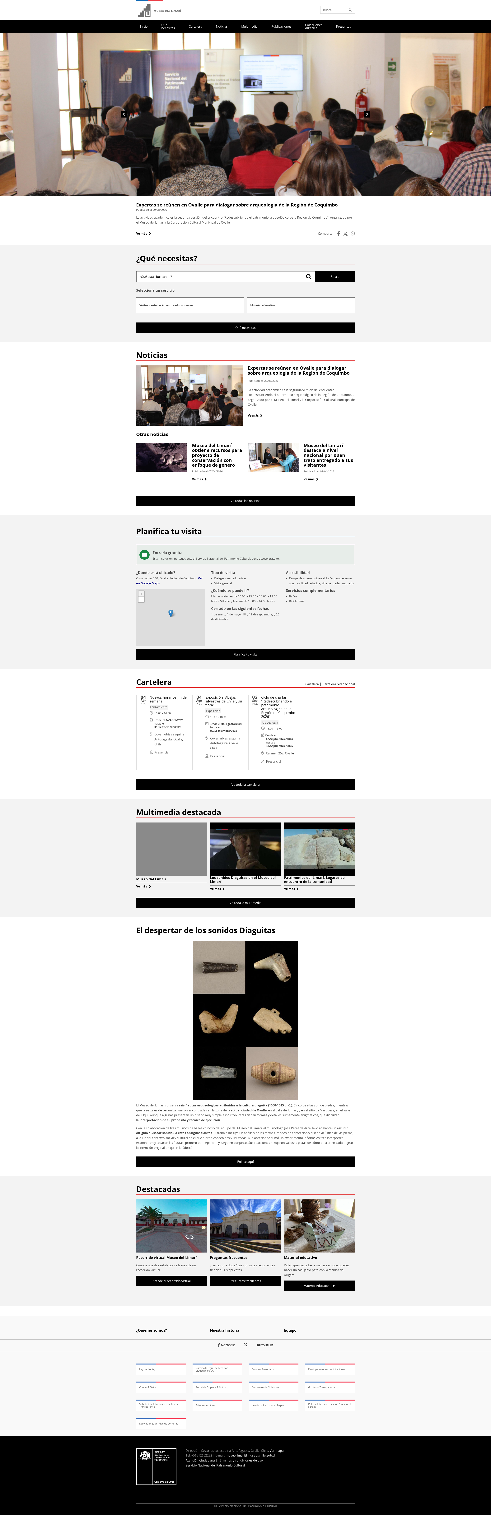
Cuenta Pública (147, 1387)
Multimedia (249, 26)
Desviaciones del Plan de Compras (158, 1423)
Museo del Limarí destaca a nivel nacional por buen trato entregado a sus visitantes (328, 455)
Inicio (144, 26)
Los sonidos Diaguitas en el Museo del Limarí (243, 879)
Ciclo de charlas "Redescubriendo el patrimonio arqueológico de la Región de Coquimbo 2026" (278, 707)
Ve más (143, 233)
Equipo (290, 1330)
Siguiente (367, 114)
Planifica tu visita (245, 654)
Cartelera (195, 26)
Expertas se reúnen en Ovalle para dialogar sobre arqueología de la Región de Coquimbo (237, 205)
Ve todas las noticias (245, 501)
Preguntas (343, 26)
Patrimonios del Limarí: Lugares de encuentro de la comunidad (314, 879)
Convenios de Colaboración (267, 1387)
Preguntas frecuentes (228, 1257)
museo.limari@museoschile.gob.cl (250, 1455)
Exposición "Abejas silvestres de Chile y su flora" (223, 701)
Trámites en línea (205, 1405)
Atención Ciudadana (200, 1460)
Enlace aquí (245, 1162)
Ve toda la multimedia (245, 903)
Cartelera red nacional (339, 684)
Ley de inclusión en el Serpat (268, 1405)
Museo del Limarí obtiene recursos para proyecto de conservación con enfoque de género (217, 455)
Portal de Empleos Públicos (211, 1387)
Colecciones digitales (313, 26)
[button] (170, 613)
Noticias (222, 26)
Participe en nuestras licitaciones (326, 1369)
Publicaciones (281, 26)
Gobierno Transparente (321, 1387)
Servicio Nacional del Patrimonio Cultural (215, 1465)
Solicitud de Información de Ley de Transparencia (159, 1405)
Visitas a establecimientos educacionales (166, 305)
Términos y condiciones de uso (240, 1460)
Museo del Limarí (151, 879)
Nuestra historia (224, 1330)
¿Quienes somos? (151, 1330)
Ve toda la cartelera (245, 784)
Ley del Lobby (147, 1369)
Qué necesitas (168, 26)
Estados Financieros (263, 1369)
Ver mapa (277, 1450)
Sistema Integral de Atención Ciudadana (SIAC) (212, 1369)
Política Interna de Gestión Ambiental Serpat (329, 1405)
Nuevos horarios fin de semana (168, 699)
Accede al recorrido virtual (171, 1281)
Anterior (124, 114)
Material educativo (262, 305)
